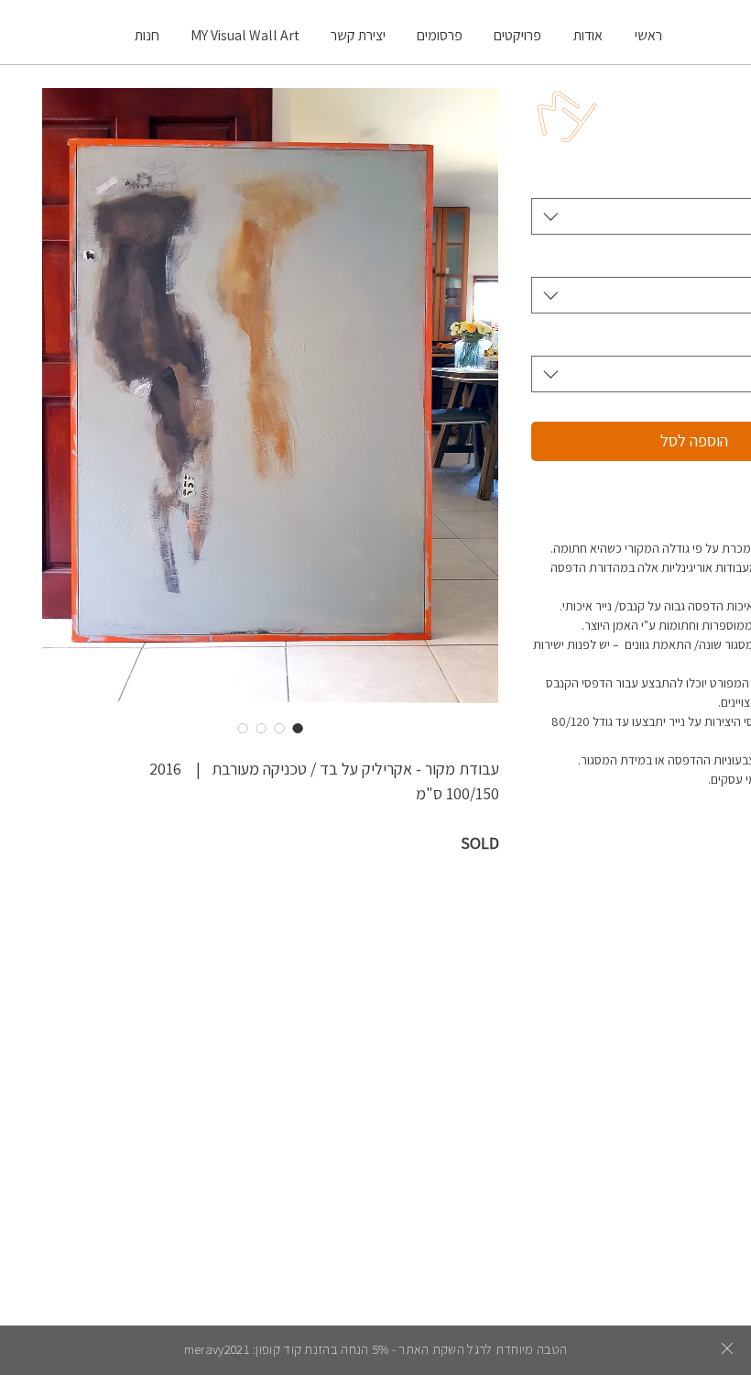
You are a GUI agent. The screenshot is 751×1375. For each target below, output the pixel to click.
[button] (727, 1348)
